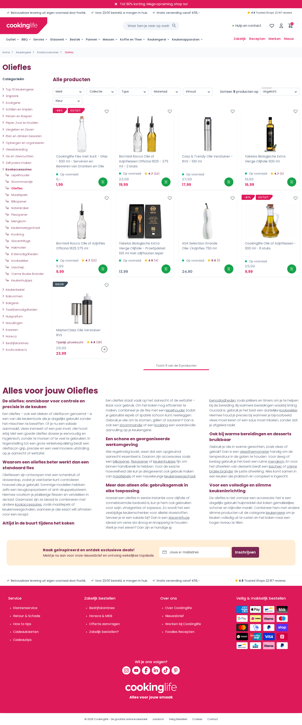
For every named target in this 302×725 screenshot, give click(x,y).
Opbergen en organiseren (24, 143)
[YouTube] (136, 670)
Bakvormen (14, 296)
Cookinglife (101, 719)
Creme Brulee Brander (27, 274)
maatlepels (122, 476)
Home (6, 52)
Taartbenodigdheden (21, 310)
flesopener (139, 461)
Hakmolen (18, 248)
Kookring (17, 234)
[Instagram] (126, 670)
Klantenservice (25, 608)
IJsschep (17, 267)
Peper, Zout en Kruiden (21, 123)
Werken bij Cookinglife (183, 624)
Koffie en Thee (131, 39)
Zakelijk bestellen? (104, 631)
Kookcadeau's (16, 350)
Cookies (197, 719)
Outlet (11, 39)
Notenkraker (19, 208)
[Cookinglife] (22, 25)
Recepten (257, 38)
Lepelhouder (20, 175)
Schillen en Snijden (18, 109)
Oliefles (16, 188)
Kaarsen (11, 330)
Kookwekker (19, 261)
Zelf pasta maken (18, 163)
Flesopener (19, 215)
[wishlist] (272, 26)
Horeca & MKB (100, 616)
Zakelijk (240, 38)
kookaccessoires (28, 504)
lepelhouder (175, 410)
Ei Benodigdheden (24, 254)
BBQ (25, 39)
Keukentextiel (14, 290)
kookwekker (288, 410)
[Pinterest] (176, 670)
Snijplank (11, 96)
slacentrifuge (179, 517)
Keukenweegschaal (25, 228)
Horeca (10, 336)
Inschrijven (245, 552)
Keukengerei (157, 39)
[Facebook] (146, 670)
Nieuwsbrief (174, 616)
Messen (108, 39)
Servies (38, 39)
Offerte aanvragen (104, 624)
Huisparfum (14, 316)
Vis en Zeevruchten (19, 156)
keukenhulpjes (164, 461)
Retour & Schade (26, 616)
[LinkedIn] (156, 670)
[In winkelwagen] (102, 181)
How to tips (22, 624)
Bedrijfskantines (17, 343)
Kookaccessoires (48, 52)
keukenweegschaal (179, 476)
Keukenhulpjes (21, 280)
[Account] (281, 26)
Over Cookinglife (178, 608)
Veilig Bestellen (178, 719)
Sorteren (267, 88)
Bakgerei (11, 303)
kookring (161, 425)
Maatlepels (19, 195)
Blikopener (18, 201)
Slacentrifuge (20, 241)
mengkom (276, 461)
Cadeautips (22, 639)
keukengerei (275, 512)
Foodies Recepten (179, 631)
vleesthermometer (254, 451)
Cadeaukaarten (26, 631)
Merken (275, 38)
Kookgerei (12, 103)
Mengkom (18, 221)
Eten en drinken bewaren (23, 136)
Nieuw (289, 38)
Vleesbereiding (16, 149)
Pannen (91, 39)
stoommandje (131, 425)
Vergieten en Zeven (19, 129)
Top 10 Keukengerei (19, 89)
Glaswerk (57, 39)
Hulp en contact (248, 25)
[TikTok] (166, 670)
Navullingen (14, 323)
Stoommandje (21, 182)
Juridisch (158, 719)
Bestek (75, 39)
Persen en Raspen (18, 116)
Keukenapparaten (185, 39)
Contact (212, 719)
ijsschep (275, 466)
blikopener (121, 461)
